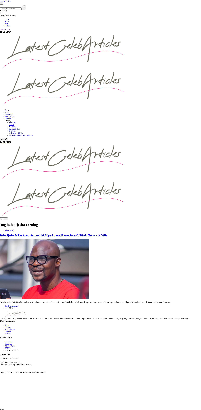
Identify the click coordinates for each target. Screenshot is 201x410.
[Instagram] (4, 143)
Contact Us (9, 342)
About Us (8, 344)
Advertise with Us (16, 133)
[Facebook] (1, 143)
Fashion (7, 333)
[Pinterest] (9, 143)
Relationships (10, 116)
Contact (12, 127)
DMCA (12, 131)
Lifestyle (8, 118)
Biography (8, 114)
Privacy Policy (14, 129)
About (11, 125)
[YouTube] (7, 143)
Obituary (12, 123)
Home (7, 110)
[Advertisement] (70, 391)
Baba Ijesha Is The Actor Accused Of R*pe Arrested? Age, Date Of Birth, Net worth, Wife (53, 235)
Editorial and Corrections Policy (21, 135)
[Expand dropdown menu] (10, 121)
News (7, 112)
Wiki (11, 230)
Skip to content (5, 1)
